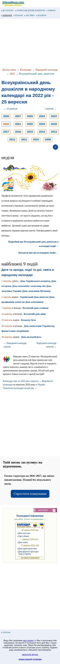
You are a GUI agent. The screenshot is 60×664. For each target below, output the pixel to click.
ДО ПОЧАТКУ (8, 11)
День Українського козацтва (35, 281)
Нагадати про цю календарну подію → (38, 252)
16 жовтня (6, 320)
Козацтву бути (28, 320)
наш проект (28, 640)
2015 (30, 131)
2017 (6, 131)
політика (6, 632)
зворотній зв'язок (30, 654)
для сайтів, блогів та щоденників (30, 519)
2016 (18, 131)
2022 (12, 73)
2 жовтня (5, 297)
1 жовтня (5, 281)
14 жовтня (6, 314)
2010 (36, 139)
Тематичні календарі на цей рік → (20, 388)
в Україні (40, 384)
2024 (42, 116)
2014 (42, 131)
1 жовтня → (50, 108)
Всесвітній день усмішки (35, 308)
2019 (42, 123)
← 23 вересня (10, 108)
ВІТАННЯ (19, 15)
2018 (54, 123)
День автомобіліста (31, 337)
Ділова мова (9, 69)
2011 (24, 139)
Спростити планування (30, 494)
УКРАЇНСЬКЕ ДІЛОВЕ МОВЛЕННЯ (30, 11)
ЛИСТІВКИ (30, 15)
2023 (54, 116)
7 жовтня (5, 308)
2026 (6, 116)
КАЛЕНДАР (7, 15)
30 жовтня (6, 337)
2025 (30, 116)
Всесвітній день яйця (35, 314)
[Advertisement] (30, 44)
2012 (12, 139)
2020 (30, 123)
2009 (48, 139)
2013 (54, 131)
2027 (18, 116)
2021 (18, 123)
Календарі (25, 69)
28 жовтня (6, 326)
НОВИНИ (51, 11)
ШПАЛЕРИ (42, 15)
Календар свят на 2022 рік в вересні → (22, 381)
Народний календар (47, 69)
